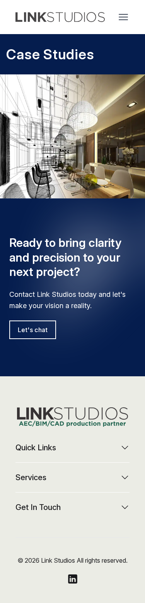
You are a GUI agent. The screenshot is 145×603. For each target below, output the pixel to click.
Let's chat (33, 330)
